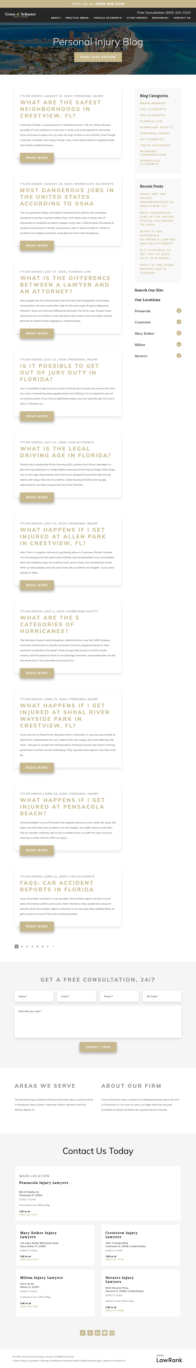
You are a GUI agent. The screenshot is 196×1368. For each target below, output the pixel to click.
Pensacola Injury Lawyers (43, 1183)
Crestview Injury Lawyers (121, 1235)
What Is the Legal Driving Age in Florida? (67, 452)
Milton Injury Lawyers (41, 1277)
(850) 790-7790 (29, 1306)
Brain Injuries (153, 103)
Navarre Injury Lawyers (119, 1279)
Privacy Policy (20, 1360)
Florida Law (80, 271)
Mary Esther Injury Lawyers (38, 1235)
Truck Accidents (155, 145)
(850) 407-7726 (114, 1259)
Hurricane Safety (82, 611)
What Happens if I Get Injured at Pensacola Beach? (63, 807)
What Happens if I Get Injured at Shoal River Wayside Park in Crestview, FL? (65, 715)
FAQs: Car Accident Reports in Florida (57, 886)
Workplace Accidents (94, 183)
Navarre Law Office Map (119, 1301)
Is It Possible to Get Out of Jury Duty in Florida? (60, 372)
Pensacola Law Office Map (34, 1205)
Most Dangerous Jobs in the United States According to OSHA (67, 197)
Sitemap (44, 1360)
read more (37, 158)
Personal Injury (89, 96)
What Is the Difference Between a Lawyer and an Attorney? (65, 285)
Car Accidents (81, 442)
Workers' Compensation (153, 153)
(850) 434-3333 (178, 12)
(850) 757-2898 (114, 1310)
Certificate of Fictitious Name (64, 1360)
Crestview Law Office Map (35, 1297)
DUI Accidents (153, 115)
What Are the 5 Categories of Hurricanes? (50, 624)
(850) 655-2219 (98, 4)
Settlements (152, 139)
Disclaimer (33, 1360)
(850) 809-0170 (29, 1259)
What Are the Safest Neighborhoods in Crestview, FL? (61, 109)
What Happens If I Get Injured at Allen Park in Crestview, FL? (63, 536)
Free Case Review (98, 57)
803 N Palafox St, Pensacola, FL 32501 (31, 1193)
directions (27, 1199)
